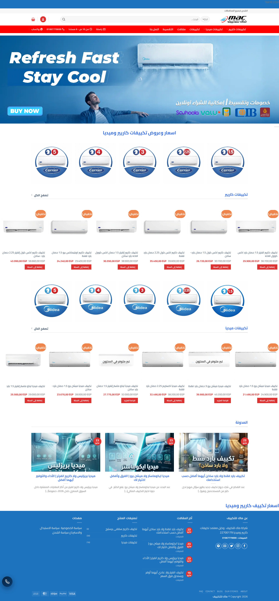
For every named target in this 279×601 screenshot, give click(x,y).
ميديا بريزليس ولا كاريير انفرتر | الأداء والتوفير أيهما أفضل (65, 478)
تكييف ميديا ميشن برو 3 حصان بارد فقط (209, 386)
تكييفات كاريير (237, 29)
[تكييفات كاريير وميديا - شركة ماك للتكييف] (231, 19)
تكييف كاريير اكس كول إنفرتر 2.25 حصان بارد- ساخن (23, 254)
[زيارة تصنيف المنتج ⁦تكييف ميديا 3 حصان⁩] (139, 301)
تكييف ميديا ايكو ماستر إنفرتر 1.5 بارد (25, 386)
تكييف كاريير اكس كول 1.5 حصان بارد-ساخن (210, 254)
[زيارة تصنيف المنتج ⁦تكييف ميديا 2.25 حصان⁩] (183, 301)
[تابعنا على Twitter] (231, 546)
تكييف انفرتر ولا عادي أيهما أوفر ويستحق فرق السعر (164, 574)
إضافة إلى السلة (267, 267)
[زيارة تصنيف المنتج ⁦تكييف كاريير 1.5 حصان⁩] (227, 163)
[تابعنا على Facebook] (245, 546)
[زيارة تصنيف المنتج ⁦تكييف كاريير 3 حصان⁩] (139, 163)
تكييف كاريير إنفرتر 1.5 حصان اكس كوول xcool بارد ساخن (116, 254)
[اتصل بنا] (7, 581)
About (244, 591)
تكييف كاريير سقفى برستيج (121, 529)
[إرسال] (64, 19)
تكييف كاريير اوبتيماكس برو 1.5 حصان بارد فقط (71, 254)
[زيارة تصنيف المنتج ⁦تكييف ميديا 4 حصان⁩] (95, 301)
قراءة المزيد (222, 400)
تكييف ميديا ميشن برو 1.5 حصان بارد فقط (258, 387)
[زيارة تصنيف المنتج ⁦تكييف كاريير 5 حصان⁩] (51, 163)
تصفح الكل (41, 195)
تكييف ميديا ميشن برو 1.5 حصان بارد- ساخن (71, 387)
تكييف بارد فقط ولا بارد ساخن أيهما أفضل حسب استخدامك (213, 478)
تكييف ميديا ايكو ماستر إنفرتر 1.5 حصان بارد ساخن (117, 387)
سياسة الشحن (60, 532)
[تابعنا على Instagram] (238, 546)
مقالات (181, 29)
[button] (43, 19)
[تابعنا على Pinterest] (219, 546)
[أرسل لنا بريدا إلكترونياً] (225, 546)
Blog (220, 591)
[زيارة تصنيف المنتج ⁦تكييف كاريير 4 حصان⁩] (95, 163)
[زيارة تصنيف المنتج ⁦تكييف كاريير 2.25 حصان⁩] (183, 163)
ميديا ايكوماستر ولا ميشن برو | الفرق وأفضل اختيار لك (139, 478)
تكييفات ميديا (214, 29)
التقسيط (168, 29)
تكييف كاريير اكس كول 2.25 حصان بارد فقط (164, 254)
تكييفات (195, 29)
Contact (210, 591)
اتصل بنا (154, 29)
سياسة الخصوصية (71, 528)
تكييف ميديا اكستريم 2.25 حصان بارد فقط (165, 387)
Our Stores (231, 591)
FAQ (201, 591)
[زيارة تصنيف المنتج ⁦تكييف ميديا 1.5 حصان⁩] (227, 301)
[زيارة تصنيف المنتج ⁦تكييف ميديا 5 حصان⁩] (51, 301)
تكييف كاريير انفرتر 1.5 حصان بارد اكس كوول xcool (257, 254)
